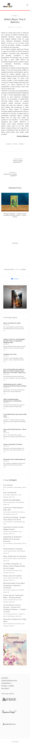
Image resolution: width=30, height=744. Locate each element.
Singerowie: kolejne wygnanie (10, 174)
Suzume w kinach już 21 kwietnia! (12, 444)
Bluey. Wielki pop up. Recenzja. (14, 556)
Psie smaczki (8, 485)
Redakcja (11, 27)
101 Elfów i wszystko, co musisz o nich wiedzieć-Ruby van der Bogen (14, 566)
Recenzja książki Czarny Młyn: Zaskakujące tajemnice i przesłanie (14, 585)
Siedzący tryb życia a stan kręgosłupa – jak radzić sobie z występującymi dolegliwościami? (14, 340)
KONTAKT (4, 678)
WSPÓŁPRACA (6, 683)
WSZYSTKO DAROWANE (11, 500)
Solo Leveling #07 (9, 492)
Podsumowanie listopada (12, 549)
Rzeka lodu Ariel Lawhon (12, 576)
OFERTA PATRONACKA (9, 680)
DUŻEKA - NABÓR (7, 686)
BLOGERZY (5, 688)
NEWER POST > (13, 172)
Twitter (15, 144)
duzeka (15, 15)
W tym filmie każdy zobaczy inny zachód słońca (14, 415)
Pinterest (21, 144)
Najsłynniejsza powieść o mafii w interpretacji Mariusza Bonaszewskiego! (14, 385)
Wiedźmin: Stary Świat (9, 354)
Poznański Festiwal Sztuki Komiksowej (14, 459)
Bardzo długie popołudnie (18, 161)
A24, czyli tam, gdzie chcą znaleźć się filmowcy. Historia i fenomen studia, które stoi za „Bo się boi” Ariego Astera (14, 371)
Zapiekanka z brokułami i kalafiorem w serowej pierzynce (12, 539)
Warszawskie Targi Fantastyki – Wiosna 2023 (14, 430)
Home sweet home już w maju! (12, 323)
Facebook (8, 144)
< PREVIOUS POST (17, 159)
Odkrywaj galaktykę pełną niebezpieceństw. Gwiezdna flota (12, 400)
